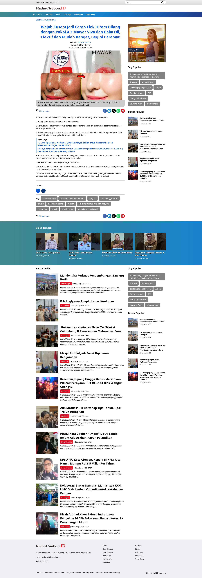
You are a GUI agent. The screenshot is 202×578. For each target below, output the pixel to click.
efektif (41, 204)
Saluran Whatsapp (112, 572)
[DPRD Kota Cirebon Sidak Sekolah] (84, 241)
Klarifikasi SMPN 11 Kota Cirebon (117, 252)
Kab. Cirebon (108, 552)
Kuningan (65, 306)
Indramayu (107, 555)
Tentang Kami (88, 572)
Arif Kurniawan (136, 93)
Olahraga (67, 14)
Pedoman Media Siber (54, 572)
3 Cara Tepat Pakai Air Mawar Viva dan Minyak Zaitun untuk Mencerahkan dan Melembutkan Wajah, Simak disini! (75, 144)
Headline (65, 526)
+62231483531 (42, 561)
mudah (71, 204)
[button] (39, 14)
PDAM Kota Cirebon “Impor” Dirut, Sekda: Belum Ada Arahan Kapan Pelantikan (89, 435)
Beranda (39, 20)
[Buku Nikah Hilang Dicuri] (51, 241)
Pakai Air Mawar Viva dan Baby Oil (94, 204)
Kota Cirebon (66, 442)
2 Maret (133, 82)
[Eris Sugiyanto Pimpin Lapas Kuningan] (133, 134)
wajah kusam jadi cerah (88, 209)
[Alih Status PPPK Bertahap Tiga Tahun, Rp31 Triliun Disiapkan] (47, 417)
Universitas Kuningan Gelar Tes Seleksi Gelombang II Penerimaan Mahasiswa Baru (152, 146)
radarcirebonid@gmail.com (48, 557)
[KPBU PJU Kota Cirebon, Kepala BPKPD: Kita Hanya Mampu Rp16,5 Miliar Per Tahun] (47, 469)
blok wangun (153, 103)
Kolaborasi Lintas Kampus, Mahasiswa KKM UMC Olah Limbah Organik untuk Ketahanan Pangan (91, 489)
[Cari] (162, 2)
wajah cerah (67, 209)
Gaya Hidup (90, 14)
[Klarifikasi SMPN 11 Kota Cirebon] (117, 241)
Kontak (99, 572)
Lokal (38, 14)
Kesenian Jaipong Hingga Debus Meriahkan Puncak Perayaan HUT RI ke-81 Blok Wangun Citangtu (152, 174)
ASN (150, 93)
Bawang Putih (136, 103)
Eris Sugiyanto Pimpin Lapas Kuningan (87, 301)
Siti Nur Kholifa (84, 42)
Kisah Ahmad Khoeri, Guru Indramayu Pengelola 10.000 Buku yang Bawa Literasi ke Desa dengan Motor (91, 518)
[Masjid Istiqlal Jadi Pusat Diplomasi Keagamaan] (133, 162)
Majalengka (66, 284)
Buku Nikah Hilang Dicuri (48, 252)
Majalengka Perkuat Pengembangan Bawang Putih (152, 119)
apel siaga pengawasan (140, 87)
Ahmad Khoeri (148, 82)
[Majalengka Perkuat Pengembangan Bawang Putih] (133, 121)
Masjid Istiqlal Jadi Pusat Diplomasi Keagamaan (149, 159)
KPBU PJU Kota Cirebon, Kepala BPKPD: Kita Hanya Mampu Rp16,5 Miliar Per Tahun (90, 461)
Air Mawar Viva (49, 198)
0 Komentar (43, 111)
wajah (54, 209)
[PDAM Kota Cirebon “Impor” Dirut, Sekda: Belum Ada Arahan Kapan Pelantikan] (47, 443)
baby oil (92, 198)
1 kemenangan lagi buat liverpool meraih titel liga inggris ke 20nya (145, 75)
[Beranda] (33, 14)
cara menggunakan (109, 198)
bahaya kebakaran (138, 98)
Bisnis (58, 14)
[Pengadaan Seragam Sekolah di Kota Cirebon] (150, 241)
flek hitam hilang (55, 204)
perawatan (42, 209)
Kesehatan (78, 14)
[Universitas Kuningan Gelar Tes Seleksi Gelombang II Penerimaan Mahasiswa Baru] (133, 147)
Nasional (48, 14)
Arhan (158, 87)
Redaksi (39, 572)
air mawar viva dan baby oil (72, 198)
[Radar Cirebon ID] (51, 8)
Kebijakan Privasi (73, 572)
